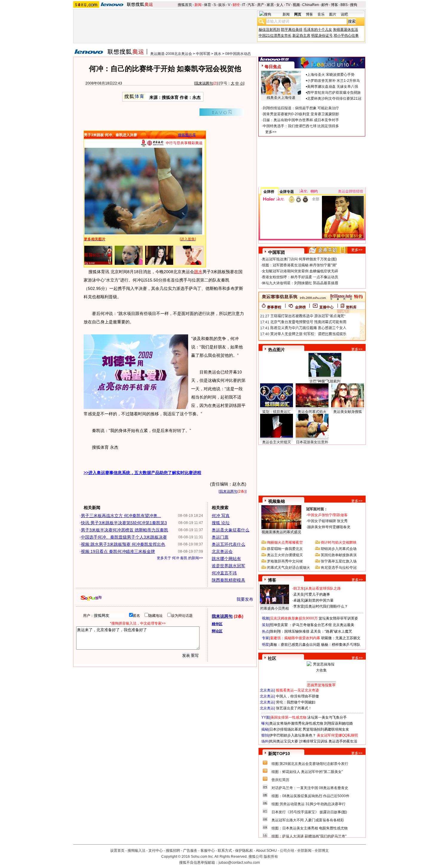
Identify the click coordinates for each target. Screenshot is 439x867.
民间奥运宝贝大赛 (283, 741)
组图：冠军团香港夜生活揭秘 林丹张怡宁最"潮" (299, 265)
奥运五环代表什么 (228, 544)
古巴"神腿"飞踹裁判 (324, 381)
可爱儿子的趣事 (317, 594)
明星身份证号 (322, 35)
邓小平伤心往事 (346, 35)
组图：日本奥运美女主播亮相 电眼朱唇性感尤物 (309, 828)
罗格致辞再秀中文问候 (285, 561)
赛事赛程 (274, 307)
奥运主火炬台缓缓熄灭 (285, 555)
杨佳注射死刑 (269, 29)
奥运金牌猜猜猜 (350, 191)
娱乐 (221, 5)
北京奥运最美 (343, 625)
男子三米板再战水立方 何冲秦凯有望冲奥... (121, 515)
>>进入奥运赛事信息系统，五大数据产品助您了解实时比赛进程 (142, 472)
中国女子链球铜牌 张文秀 (327, 521)
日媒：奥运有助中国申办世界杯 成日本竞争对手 (301, 120)
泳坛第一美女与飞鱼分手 (327, 717)
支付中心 (155, 850)
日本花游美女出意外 (312, 442)
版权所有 (271, 856)
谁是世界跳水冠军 (228, 565)
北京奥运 (267, 690)
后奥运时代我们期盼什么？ (326, 606)
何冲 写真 (221, 515)
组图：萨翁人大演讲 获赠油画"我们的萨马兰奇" (308, 836)
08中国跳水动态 (238, 54)
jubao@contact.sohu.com (239, 862)
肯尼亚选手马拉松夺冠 (339, 567)
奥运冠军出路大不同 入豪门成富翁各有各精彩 (307, 820)
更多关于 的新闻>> (180, 558)
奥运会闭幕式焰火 (312, 412)
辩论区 (217, 631)
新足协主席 (301, 35)
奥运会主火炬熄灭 (276, 442)
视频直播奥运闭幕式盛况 (281, 532)
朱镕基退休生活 (345, 29)
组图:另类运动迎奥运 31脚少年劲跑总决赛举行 (308, 804)
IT (243, 5)
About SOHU (266, 850)
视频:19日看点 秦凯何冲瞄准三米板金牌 (118, 551)
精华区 (217, 624)
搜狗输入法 (136, 850)
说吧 (344, 14)
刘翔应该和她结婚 (338, 723)
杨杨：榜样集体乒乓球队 (340, 644)
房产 (260, 5)
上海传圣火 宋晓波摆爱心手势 (330, 75)
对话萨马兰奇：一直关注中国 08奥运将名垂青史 (309, 788)
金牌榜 (268, 192)
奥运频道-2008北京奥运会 (171, 54)
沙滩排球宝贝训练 (313, 741)
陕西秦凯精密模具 (228, 580)
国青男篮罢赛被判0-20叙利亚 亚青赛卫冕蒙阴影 (301, 114)
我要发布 (245, 599)
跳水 (217, 54)
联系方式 (225, 850)
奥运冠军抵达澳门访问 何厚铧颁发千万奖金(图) (299, 259)
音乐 (321, 14)
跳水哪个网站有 (226, 558)
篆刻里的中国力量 (319, 600)
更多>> (271, 132)
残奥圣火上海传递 (281, 98)
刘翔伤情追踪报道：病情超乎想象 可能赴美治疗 (301, 108)
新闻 (198, 5)
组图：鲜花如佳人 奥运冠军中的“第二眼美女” (307, 772)
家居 (270, 5)
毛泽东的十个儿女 (317, 29)
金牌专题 (287, 192)
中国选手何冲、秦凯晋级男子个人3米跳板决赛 (124, 537)
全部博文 (321, 850)
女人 (279, 5)
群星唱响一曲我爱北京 (285, 549)
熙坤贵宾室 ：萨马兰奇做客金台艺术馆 (301, 625)
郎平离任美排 (292, 29)
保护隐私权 (244, 850)
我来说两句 (204, 83)
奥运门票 (220, 537)
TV (288, 5)
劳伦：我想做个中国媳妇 (295, 702)
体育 (207, 5)
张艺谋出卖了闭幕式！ (294, 708)
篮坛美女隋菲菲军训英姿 (338, 618)
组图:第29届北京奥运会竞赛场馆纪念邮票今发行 (309, 764)
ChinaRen (310, 5)
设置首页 (117, 850)
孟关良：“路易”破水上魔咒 (331, 631)
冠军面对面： (317, 509)
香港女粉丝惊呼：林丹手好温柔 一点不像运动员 (300, 277)
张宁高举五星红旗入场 (339, 561)
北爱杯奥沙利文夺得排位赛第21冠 (334, 98)
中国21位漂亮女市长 (275, 35)
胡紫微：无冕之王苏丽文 (340, 638)
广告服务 (190, 850)
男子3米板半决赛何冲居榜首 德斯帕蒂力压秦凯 (124, 530)
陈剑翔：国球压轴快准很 (289, 631)
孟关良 (298, 594)
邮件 (325, 5)
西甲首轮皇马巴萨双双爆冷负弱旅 (334, 92)
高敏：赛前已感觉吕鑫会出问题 (295, 644)
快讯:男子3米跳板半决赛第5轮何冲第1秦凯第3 (124, 522)
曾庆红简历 (280, 780)
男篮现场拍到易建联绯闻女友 (326, 729)
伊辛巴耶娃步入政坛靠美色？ (292, 735)
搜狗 (353, 5)
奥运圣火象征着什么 (230, 530)
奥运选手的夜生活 (343, 741)
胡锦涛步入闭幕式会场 (339, 549)
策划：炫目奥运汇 (276, 412)
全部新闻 (304, 850)
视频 (296, 5)
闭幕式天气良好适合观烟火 (288, 567)
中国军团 (203, 54)
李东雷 (298, 606)
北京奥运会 (222, 551)
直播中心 (326, 307)
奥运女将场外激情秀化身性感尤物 (296, 723)
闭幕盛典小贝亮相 (274, 608)
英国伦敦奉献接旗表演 (339, 555)
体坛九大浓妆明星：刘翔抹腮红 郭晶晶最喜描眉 (300, 283)
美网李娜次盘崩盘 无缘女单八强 (332, 86)
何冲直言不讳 (224, 573)
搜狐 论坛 (221, 522)
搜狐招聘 (173, 850)
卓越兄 (298, 600)
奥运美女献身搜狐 (347, 412)
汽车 (251, 5)
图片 (332, 14)
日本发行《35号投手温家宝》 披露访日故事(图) (309, 812)
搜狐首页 (185, 5)
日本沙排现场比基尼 (285, 729)
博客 (334, 5)
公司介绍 (287, 850)
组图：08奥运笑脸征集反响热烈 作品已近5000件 (310, 796)
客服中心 (207, 850)
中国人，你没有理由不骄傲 (297, 696)
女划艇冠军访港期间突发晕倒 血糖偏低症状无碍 (300, 271)
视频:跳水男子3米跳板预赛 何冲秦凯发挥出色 (123, 544)
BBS (344, 5)
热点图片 (276, 349)
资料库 (351, 307)
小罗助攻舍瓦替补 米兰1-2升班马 (333, 81)
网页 (297, 14)
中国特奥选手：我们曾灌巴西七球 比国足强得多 (301, 126)
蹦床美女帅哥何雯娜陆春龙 (328, 527)
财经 (236, 5)
